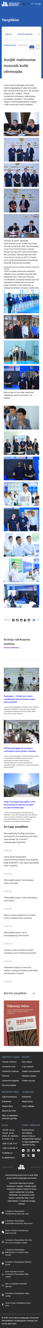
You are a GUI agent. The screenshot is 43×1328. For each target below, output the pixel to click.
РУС (32, 4)
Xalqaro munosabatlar (31, 1071)
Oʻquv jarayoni (27, 1067)
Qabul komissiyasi (9, 1097)
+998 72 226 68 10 (9, 1148)
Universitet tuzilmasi (10, 1071)
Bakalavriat (6, 1101)
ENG (36, 4)
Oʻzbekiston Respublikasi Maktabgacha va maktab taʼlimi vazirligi (16, 1252)
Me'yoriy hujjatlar (9, 1085)
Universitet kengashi (10, 1081)
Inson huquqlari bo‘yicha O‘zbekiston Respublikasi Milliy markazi (17, 1274)
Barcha (8, 34)
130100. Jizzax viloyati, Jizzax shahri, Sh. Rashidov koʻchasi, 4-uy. (10, 1134)
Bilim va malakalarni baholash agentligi (10, 1117)
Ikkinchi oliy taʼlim (9, 1111)
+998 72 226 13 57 (9, 1144)
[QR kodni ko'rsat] (30, 620)
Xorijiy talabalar (28, 1106)
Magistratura (7, 1106)
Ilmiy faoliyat (27, 1062)
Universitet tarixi (8, 1067)
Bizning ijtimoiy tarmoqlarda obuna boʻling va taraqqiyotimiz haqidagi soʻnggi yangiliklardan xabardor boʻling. (31, 1137)
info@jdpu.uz (7, 1153)
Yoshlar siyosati (28, 1081)
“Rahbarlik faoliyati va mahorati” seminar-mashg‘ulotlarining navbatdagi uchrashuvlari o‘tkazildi (21, 970)
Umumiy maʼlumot (9, 1062)
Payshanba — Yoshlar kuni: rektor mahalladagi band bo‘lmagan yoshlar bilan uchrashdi (19, 699)
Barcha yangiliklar (15, 993)
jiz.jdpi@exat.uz (8, 1158)
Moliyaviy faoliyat (29, 1076)
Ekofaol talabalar (25, 34)
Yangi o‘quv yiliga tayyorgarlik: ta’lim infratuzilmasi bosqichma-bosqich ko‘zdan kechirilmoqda (19, 805)
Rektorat (5, 1076)
